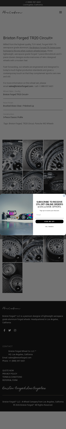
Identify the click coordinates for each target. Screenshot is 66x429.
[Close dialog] (64, 196)
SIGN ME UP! (49, 221)
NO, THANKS (49, 226)
